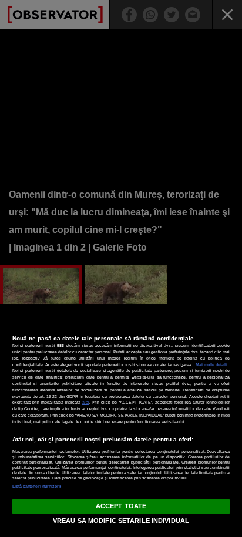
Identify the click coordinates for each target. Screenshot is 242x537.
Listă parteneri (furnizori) (37, 486)
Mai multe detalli (211, 364)
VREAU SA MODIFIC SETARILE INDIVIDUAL (121, 520)
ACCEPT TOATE (121, 505)
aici (85, 402)
